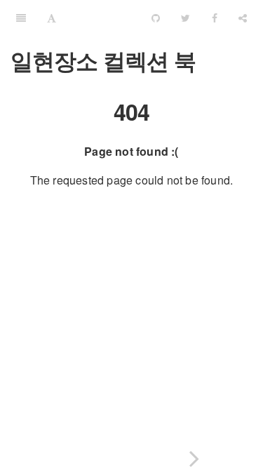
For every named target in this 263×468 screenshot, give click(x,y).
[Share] (242, 17)
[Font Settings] (51, 17)
